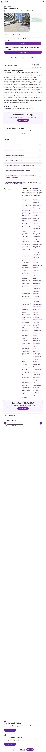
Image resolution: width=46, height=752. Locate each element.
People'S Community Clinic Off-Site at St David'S (26, 304)
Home (5, 5)
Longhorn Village (25, 377)
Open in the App (23, 120)
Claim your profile (8, 108)
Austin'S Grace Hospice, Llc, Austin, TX (37, 205)
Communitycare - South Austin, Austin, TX (26, 205)
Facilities (9, 5)
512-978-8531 (8, 12)
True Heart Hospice (26, 314)
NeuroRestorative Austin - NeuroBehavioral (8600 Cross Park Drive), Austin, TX (36, 251)
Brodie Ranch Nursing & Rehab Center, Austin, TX (36, 226)
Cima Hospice (36, 327)
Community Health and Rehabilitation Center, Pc (37, 356)
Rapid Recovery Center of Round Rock (36, 364)
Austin (35, 188)
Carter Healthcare (26, 293)
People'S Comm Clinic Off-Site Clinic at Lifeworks (37, 311)
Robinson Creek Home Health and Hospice (26, 353)
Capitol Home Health (26, 290)
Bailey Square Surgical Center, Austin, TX (25, 241)
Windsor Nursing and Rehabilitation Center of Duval (26, 392)
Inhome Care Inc (25, 340)
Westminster (24, 265)
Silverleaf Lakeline (26, 256)
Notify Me (23, 43)
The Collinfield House (37, 265)
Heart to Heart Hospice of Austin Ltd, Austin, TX (36, 201)
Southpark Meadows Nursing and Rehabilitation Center (26, 369)
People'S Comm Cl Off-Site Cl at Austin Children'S (26, 311)
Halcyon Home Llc (26, 280)
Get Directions (17, 188)
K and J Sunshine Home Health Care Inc (37, 330)
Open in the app (23, 408)
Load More (24, 397)
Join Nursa (10, 730)
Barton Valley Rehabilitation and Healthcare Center (26, 272)
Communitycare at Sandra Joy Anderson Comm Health (37, 299)
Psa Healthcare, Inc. (37, 350)
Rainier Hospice (36, 317)
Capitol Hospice (25, 322)
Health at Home (25, 286)
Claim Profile (23, 52)
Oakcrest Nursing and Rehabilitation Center (37, 369)
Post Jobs (10, 744)
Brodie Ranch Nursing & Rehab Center (36, 374)
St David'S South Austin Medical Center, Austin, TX (36, 241)
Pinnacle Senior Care (26, 350)
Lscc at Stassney (36, 296)
